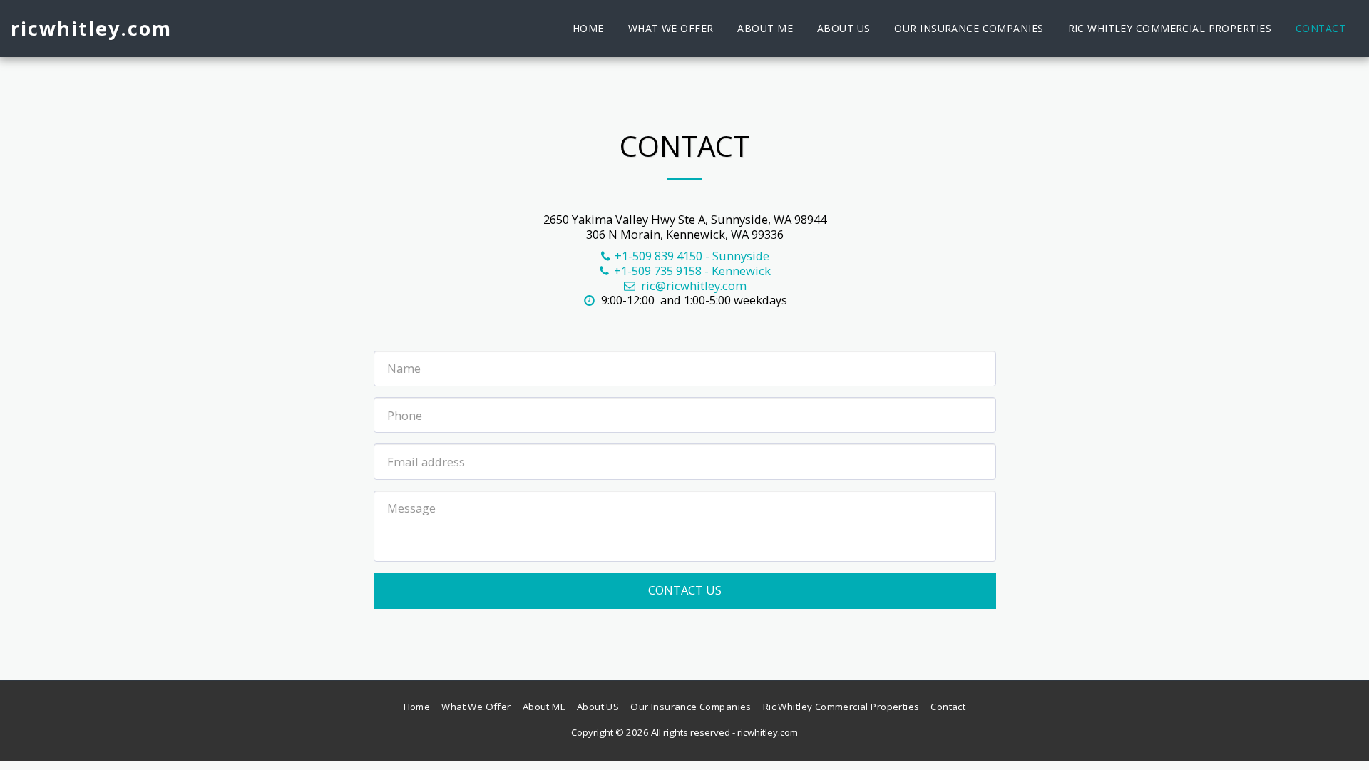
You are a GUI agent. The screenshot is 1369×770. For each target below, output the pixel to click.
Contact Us (685, 590)
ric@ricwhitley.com (694, 285)
